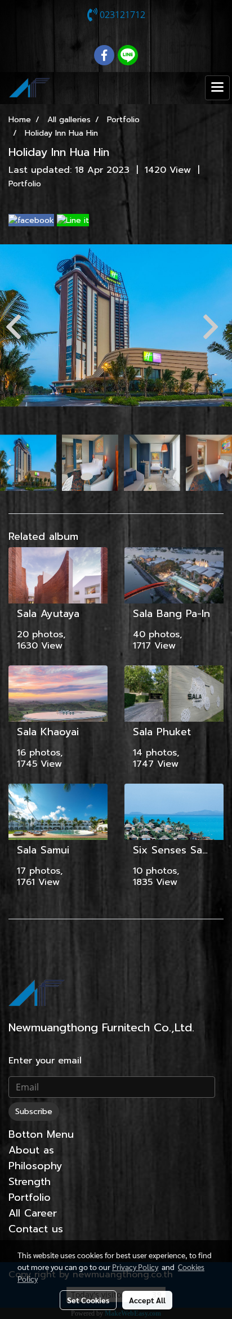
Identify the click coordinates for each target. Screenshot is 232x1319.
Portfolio (24, 184)
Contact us (35, 1229)
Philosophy (35, 1166)
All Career (32, 1213)
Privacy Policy (135, 1267)
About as (31, 1150)
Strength (29, 1182)
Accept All (147, 1300)
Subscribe (33, 1111)
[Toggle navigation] (217, 87)
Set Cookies (88, 1300)
